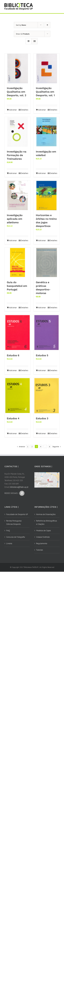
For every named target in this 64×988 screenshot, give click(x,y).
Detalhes (24, 109)
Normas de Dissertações (46, 514)
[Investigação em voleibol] (46, 132)
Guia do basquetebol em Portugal (17, 286)
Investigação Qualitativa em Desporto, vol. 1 (45, 92)
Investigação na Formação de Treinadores (16, 155)
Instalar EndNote (43, 537)
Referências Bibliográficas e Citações (46, 522)
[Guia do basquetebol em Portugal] (17, 263)
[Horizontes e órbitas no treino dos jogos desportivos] (46, 196)
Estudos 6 (13, 355)
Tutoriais (39, 550)
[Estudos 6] (17, 333)
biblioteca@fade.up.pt (19, 487)
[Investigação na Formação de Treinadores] (17, 132)
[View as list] (34, 41)
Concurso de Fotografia (15, 537)
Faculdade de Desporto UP (17, 514)
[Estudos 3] (46, 396)
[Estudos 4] (17, 396)
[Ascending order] (47, 25)
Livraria (9, 543)
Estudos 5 (42, 355)
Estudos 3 (42, 418)
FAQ (8, 530)
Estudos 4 (13, 418)
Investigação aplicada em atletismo (14, 219)
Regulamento (41, 543)
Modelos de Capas (43, 530)
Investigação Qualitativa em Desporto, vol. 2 (16, 92)
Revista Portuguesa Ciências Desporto (13, 522)
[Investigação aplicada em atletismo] (17, 196)
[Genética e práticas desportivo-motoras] (46, 263)
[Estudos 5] (46, 333)
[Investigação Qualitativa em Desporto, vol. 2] (17, 68)
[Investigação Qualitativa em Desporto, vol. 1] (46, 68)
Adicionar (13, 109)
